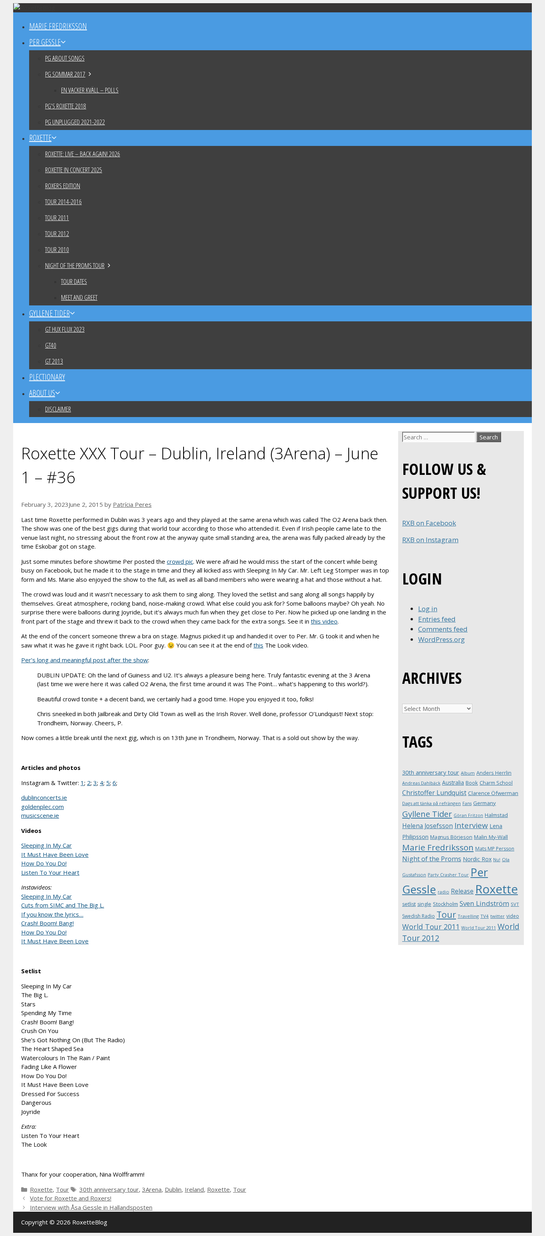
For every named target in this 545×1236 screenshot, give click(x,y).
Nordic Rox (477, 859)
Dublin (173, 1189)
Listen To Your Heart (50, 872)
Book (472, 782)
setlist (409, 904)
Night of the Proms (431, 858)
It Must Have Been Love (55, 854)
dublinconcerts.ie (44, 797)
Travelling (468, 916)
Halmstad (496, 815)
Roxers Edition (62, 185)
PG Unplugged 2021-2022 (75, 121)
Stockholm (445, 903)
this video (324, 621)
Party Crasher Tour (448, 875)
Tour (62, 1189)
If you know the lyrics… (52, 914)
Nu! (496, 859)
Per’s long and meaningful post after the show (84, 660)
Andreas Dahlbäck (421, 783)
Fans (467, 803)
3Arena (152, 1189)
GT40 (50, 345)
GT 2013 (54, 361)
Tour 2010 (57, 249)
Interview (471, 825)
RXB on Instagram (430, 539)
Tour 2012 (57, 233)
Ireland (194, 1189)
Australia (453, 782)
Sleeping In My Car (46, 845)
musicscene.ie (40, 815)
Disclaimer (58, 408)
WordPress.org (441, 639)
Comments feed (443, 629)
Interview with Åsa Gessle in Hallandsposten (91, 1207)
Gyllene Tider (49, 313)
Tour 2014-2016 (63, 201)
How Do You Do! (44, 863)
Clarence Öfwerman (493, 793)
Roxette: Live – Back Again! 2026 (82, 153)
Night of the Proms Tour (75, 265)
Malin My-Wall (491, 836)
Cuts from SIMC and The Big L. (62, 905)
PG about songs (65, 58)
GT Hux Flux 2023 (65, 329)
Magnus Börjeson (451, 836)
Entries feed (437, 619)
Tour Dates (74, 281)
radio (443, 892)
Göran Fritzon (468, 815)
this (258, 645)
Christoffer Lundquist (434, 792)
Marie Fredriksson (58, 26)
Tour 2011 (57, 217)
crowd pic (180, 561)
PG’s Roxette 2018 (65, 105)
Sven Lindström (484, 903)
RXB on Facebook (429, 522)
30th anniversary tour (109, 1189)
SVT (515, 904)
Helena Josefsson (427, 825)
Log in (427, 608)
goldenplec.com (42, 807)
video (512, 916)
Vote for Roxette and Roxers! (70, 1198)
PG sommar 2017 (65, 74)
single (424, 904)
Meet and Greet (79, 297)
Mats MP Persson (494, 848)
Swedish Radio (418, 916)
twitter (497, 916)
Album (468, 773)
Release (462, 891)
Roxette (40, 137)
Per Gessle (45, 42)
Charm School (496, 782)
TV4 (484, 916)
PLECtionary (47, 377)
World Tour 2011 (431, 926)
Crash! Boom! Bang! (47, 923)
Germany (484, 803)
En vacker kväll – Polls (89, 89)
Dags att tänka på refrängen (431, 803)
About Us (42, 393)
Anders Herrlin (493, 772)
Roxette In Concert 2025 (73, 169)
